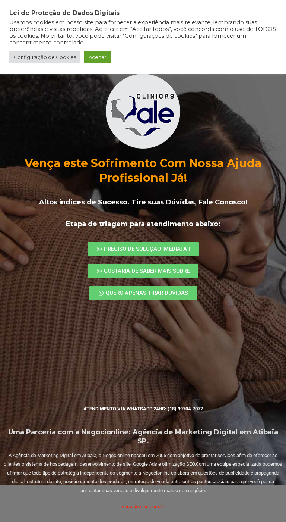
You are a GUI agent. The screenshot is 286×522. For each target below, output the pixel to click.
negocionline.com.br (143, 506)
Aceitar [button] (97, 57)
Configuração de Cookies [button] (45, 57)
